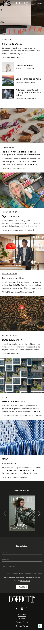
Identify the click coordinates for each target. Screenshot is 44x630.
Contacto (22, 618)
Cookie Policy (22, 626)
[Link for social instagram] (22, 609)
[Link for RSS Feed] (27, 609)
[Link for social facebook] (17, 609)
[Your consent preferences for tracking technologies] (40, 626)
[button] (39, 513)
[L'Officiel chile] (22, 3)
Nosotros (22, 615)
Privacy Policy (25, 581)
